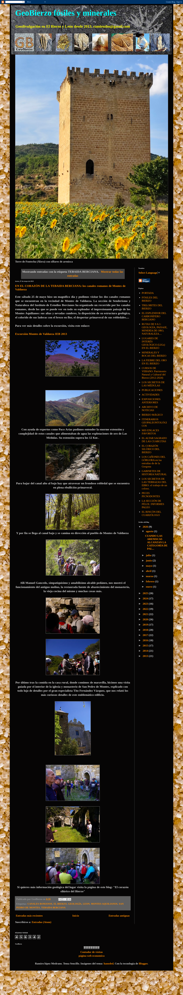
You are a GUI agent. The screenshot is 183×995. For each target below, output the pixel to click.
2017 (146, 635)
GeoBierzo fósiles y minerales (65, 12)
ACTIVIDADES (150, 394)
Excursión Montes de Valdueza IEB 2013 (41, 334)
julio (149, 555)
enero (149, 586)
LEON (86, 903)
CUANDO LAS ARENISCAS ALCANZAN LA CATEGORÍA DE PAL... (156, 542)
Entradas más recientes (29, 915)
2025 (146, 593)
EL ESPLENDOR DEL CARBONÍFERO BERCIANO (154, 316)
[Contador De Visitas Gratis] (92, 948)
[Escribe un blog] (62, 899)
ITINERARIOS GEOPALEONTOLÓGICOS (154, 422)
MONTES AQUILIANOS (104, 903)
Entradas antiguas (119, 915)
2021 (146, 614)
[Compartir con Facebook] (67, 899)
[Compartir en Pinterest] (69, 899)
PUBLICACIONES (152, 390)
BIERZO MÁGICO (152, 414)
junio (149, 560)
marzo (150, 576)
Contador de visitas (91, 951)
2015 (146, 645)
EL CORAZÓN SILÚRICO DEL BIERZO (151, 449)
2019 (146, 624)
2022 (146, 608)
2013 (146, 655)
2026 (146, 526)
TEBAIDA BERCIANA (53, 907)
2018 (146, 629)
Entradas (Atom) (41, 922)
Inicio (75, 915)
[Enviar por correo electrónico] (59, 899)
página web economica (91, 955)
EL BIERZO (60, 903)
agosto (150, 531)
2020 (146, 619)
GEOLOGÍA (74, 903)
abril (149, 570)
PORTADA (148, 292)
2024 (146, 598)
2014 (146, 650)
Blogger (143, 963)
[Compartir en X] (64, 899)
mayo (149, 565)
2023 (146, 603)
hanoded (108, 963)
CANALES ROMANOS (39, 903)
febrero (150, 581)
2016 (146, 640)
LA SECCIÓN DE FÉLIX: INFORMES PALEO (153, 504)
